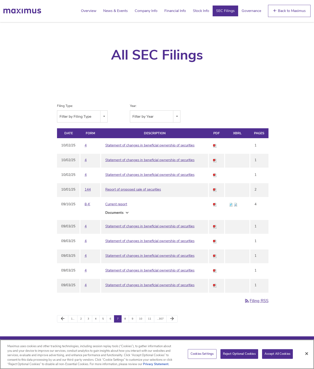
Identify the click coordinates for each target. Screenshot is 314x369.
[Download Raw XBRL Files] (235, 204)
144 (88, 189)
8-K (87, 204)
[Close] (307, 354)
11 (149, 318)
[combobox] (82, 116)
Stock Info (201, 10)
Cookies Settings (202, 354)
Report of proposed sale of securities (133, 189)
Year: (133, 106)
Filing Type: (65, 106)
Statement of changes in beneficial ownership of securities (149, 145)
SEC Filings (225, 10)
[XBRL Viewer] (231, 204)
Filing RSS (256, 300)
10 (140, 318)
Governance (251, 10)
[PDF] (215, 145)
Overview (88, 10)
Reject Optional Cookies (239, 354)
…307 (160, 318)
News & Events (115, 10)
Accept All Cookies (277, 354)
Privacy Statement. (156, 364)
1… (72, 318)
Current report (116, 204)
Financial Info (175, 10)
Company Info (146, 10)
